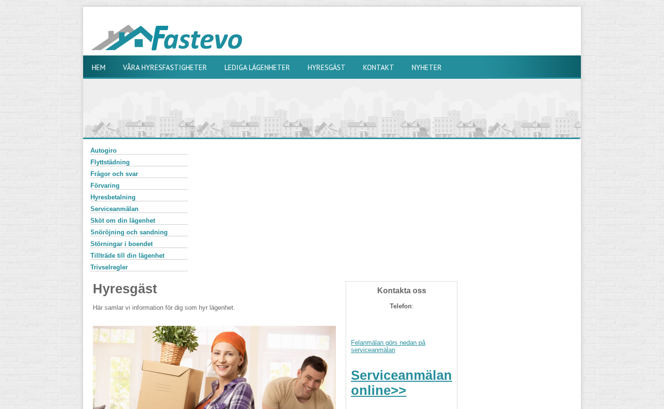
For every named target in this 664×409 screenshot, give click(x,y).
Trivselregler (109, 267)
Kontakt (378, 67)
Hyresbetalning (113, 197)
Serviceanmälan (114, 209)
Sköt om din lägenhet (122, 220)
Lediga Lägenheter (257, 67)
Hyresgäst (327, 67)
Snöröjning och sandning (129, 232)
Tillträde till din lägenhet (127, 255)
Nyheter (427, 67)
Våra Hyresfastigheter (165, 67)
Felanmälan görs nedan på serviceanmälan (388, 346)
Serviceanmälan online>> (401, 383)
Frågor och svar (114, 174)
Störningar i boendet (121, 244)
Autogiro (103, 150)
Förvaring (105, 185)
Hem (98, 67)
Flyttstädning (110, 162)
